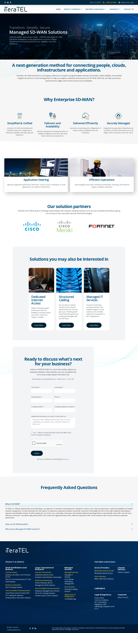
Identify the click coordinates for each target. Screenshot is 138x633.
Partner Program (123, 572)
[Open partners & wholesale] (105, 9)
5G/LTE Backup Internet (13, 587)
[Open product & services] (81, 9)
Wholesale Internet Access (103, 573)
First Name (35, 387)
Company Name (37, 407)
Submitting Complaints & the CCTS (104, 607)
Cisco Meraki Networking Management (69, 581)
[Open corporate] (119, 9)
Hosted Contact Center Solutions (46, 596)
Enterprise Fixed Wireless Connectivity (48, 577)
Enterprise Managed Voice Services (47, 591)
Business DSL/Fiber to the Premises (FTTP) (18, 576)
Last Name (59, 387)
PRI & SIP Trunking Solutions (45, 593)
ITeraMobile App (70, 599)
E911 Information (100, 602)
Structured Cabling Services (71, 590)
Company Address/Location (64, 407)
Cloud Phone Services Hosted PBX (17, 593)
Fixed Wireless (10, 582)
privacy (66, 459)
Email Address (36, 397)
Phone (57, 397)
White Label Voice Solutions (104, 579)
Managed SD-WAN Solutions (45, 585)
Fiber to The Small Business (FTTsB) (18, 579)
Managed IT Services (69, 576)
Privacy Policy (99, 598)
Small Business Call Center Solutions (18, 598)
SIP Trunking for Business (14, 595)
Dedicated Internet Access (44, 575)
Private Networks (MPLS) (44, 583)
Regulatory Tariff (100, 604)
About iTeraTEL (123, 597)
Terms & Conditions (101, 600)
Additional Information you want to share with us (49, 416)
